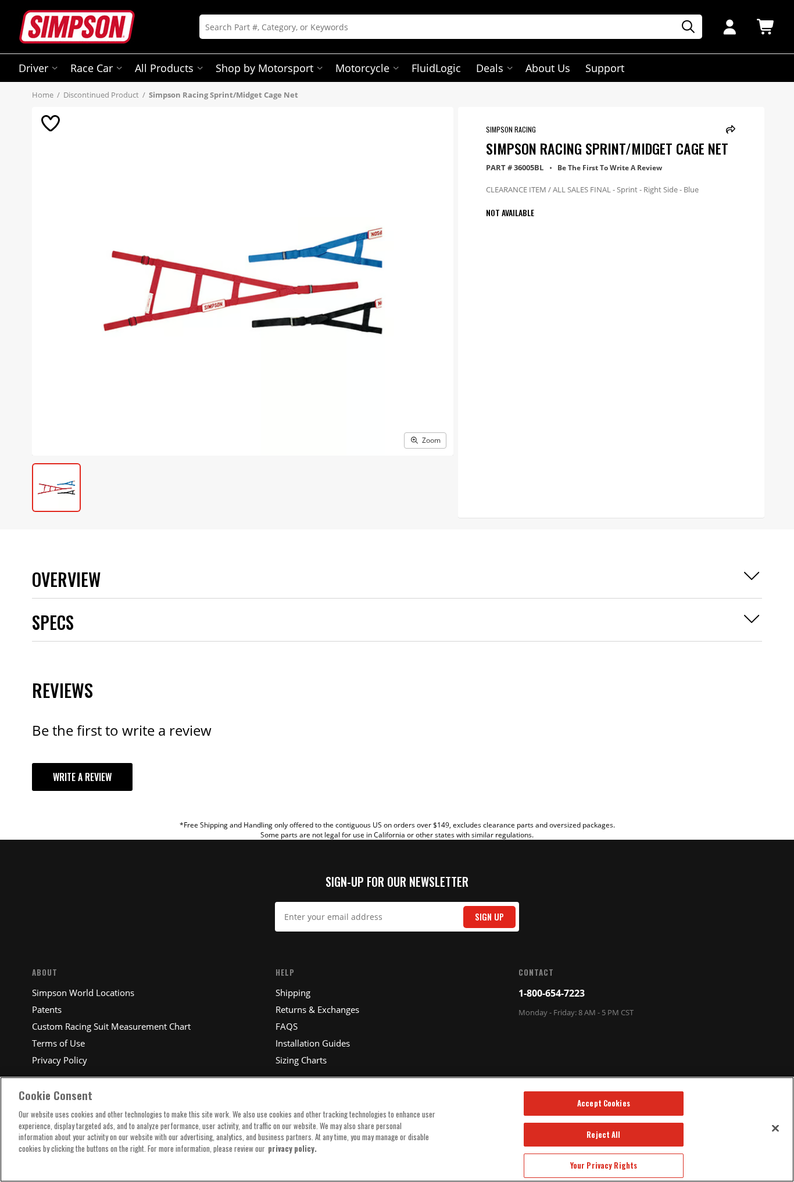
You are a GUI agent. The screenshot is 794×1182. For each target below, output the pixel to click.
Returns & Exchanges (317, 1009)
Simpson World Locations (83, 992)
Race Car (91, 68)
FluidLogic (436, 68)
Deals (489, 68)
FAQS (287, 1026)
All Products (164, 68)
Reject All (603, 1134)
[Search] (684, 27)
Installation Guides (313, 1043)
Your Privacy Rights (603, 1165)
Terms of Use (58, 1043)
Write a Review (82, 777)
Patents (47, 1009)
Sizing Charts (301, 1060)
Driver (33, 68)
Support (604, 68)
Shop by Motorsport (264, 68)
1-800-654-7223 (551, 993)
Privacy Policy (59, 1060)
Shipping (293, 992)
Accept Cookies (603, 1103)
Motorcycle (362, 68)
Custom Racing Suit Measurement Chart (111, 1026)
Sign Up (489, 917)
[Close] (775, 1128)
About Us (547, 68)
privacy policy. (292, 1148)
